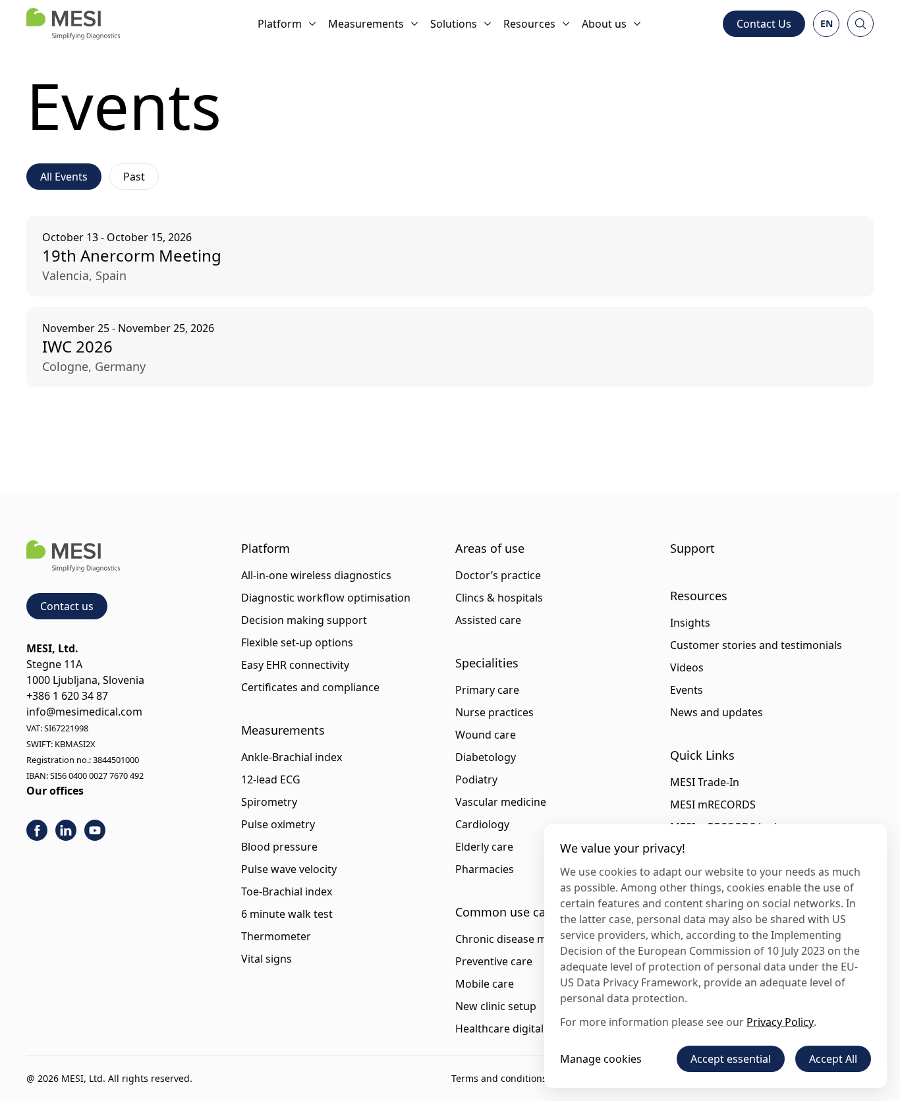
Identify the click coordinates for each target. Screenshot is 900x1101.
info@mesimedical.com (84, 711)
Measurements (366, 23)
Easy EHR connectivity (295, 665)
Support (692, 548)
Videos (687, 667)
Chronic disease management (529, 939)
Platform (280, 23)
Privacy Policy (780, 1022)
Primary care (487, 690)
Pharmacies (484, 869)
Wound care (485, 734)
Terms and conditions (499, 1078)
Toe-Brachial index (286, 891)
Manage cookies (601, 1059)
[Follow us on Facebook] (36, 830)
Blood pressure (279, 846)
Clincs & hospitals (499, 597)
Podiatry (476, 779)
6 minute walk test (287, 914)
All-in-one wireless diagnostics (316, 575)
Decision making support (304, 620)
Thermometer (276, 936)
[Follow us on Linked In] (65, 830)
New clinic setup (495, 1006)
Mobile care (484, 983)
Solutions (453, 23)
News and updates (716, 712)
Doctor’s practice (498, 575)
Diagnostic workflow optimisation (325, 597)
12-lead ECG (270, 779)
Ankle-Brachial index (291, 757)
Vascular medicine (500, 802)
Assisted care (488, 620)
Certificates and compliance (310, 687)
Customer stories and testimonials (756, 645)
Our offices (55, 790)
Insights (690, 622)
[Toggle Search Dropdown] (860, 24)
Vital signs (266, 958)
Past (134, 176)
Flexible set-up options (297, 642)
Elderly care (484, 846)
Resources (529, 23)
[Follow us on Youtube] (94, 830)
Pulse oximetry (278, 824)
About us (604, 23)
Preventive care (493, 961)
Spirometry (269, 802)
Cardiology (482, 824)
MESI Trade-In (704, 782)
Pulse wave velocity (289, 869)
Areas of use (489, 548)
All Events (64, 176)
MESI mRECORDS (713, 804)
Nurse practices (494, 712)
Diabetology (485, 757)
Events (686, 690)
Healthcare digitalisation (516, 1028)
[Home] (73, 24)
